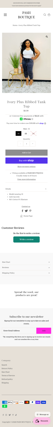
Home (15, 25)
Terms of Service (8, 375)
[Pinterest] (13, 415)
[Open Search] (45, 15)
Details (8, 189)
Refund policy (7, 379)
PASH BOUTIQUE (26, 14)
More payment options (26, 167)
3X (33, 134)
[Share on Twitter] (26, 211)
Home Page (28, 216)
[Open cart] (49, 15)
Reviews (5, 267)
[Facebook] (3, 415)
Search (4, 365)
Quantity (26, 139)
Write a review (27, 239)
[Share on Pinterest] (30, 211)
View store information (26, 179)
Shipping (5, 383)
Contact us (26, 206)
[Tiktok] (16, 415)
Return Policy (7, 368)
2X (26, 134)
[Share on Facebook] (23, 211)
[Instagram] (6, 415)
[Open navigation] (8, 15)
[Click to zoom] (47, 36)
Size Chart (6, 262)
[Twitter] (9, 415)
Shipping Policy (8, 273)
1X (18, 134)
